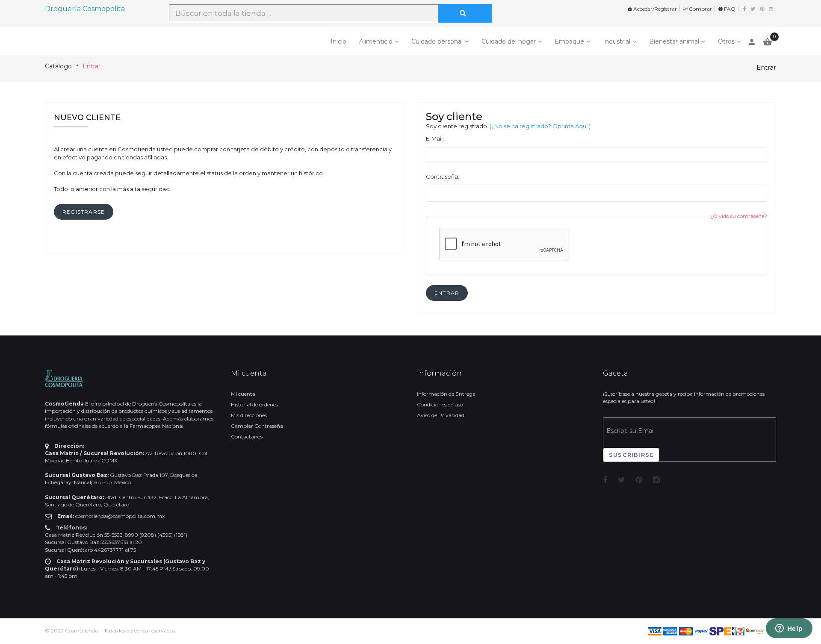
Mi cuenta (243, 394)
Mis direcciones (249, 415)
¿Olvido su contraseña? (738, 216)
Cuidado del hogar (508, 41)
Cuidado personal (437, 41)
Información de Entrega (446, 394)
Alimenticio (376, 41)
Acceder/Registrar (652, 9)
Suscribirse (631, 454)
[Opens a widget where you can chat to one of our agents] (788, 629)
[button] (447, 293)
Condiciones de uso (440, 404)
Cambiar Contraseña (257, 426)
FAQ (726, 9)
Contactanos (247, 436)
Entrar (91, 66)
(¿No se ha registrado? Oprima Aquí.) (540, 126)
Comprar (697, 9)
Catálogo (58, 66)
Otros (726, 41)
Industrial (616, 41)
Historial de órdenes (254, 404)
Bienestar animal (674, 41)
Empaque (569, 41)
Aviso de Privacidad (440, 415)
